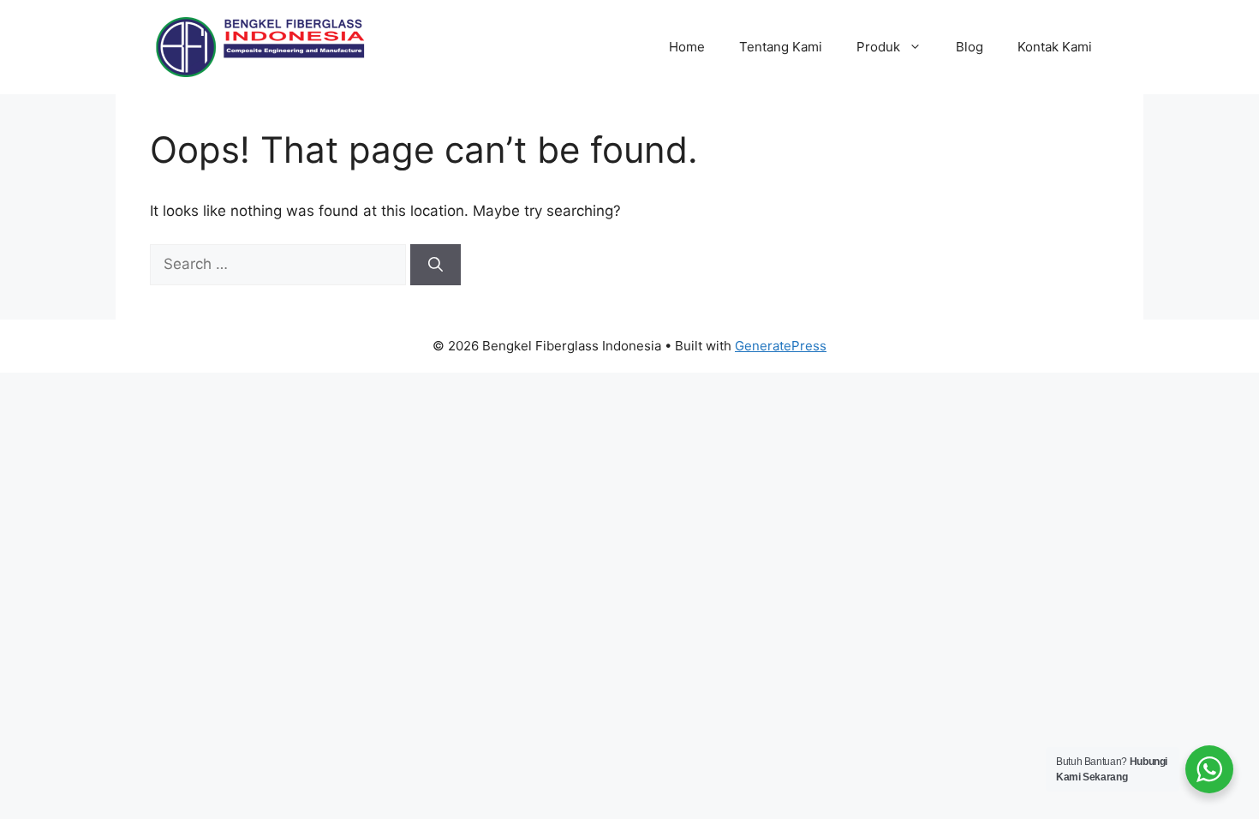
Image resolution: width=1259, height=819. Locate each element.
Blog (969, 47)
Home (687, 47)
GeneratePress (780, 346)
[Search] (435, 264)
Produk (878, 47)
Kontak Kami (1054, 47)
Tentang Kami (780, 47)
